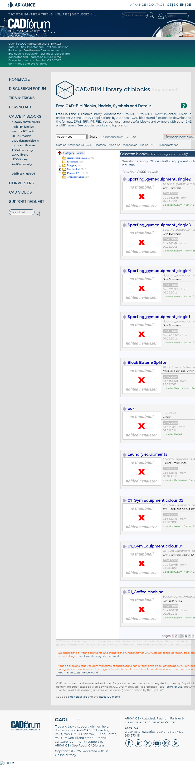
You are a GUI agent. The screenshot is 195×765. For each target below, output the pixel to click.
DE (189, 5)
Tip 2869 (158, 690)
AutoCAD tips (17, 47)
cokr (132, 408)
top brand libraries (23, 145)
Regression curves (41, 57)
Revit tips (51, 47)
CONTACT (156, 5)
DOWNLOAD (20, 107)
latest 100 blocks (110, 696)
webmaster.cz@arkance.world (100, 656)
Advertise (90, 751)
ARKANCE (138, 5)
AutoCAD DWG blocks (26, 122)
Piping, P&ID (148, 145)
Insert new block (182, 137)
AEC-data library (22, 150)
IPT (92, 122)
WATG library (20, 154)
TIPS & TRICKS (22, 98)
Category (68, 153)
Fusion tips (15, 50)
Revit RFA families (23, 126)
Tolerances (46, 53)
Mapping (115, 145)
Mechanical (130, 145)
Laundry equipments (147, 454)
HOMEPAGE (19, 79)
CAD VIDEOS (20, 192)
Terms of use (173, 686)
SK (176, 5)
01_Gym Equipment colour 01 (155, 546)
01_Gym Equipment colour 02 (155, 500)
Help (133, 136)
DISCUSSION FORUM (27, 88)
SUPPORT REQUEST (26, 201)
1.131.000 (21, 43)
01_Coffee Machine (145, 591)
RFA (85, 122)
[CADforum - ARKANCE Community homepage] (29, 31)
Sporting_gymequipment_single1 (159, 316)
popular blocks (94, 125)
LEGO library (20, 159)
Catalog (61, 145)
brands (123, 125)
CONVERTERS (21, 183)
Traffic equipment (174, 161)
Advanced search (113, 136)
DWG (78, 122)
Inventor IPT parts (23, 131)
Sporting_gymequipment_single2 (159, 179)
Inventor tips (35, 47)
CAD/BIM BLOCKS (25, 116)
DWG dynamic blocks (25, 140)
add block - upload (23, 173)
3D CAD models (21, 136)
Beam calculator (51, 50)
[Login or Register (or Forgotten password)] (160, 18)
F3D (98, 122)
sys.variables (39, 63)
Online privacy (65, 755)
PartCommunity (22, 164)
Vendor (80, 153)
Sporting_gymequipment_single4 (159, 270)
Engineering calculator (23, 53)
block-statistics (77, 696)
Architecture (80, 145)
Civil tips (63, 47)
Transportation (168, 145)
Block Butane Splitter (148, 362)
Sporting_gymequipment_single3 (159, 225)
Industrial (128, 165)
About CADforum (91, 745)
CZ (169, 5)
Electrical (100, 145)
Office (154, 161)
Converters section (21, 60)
